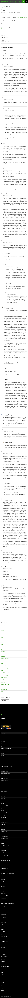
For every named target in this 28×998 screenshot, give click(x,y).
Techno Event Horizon (5, 895)
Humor (2, 646)
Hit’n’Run (2, 743)
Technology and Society (5, 684)
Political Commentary (10, 6)
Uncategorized (3, 686)
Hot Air (2, 746)
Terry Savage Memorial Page (6, 988)
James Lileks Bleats (4, 750)
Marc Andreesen (4, 863)
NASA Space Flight (4, 771)
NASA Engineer (4, 815)
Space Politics (3, 848)
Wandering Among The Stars (6, 855)
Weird (2, 691)
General (2, 637)
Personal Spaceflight (4, 826)
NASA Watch (3, 817)
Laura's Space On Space (5, 805)
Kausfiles (2, 753)
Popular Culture (16, 6)
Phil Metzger (3, 829)
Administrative (3, 625)
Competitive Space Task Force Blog (7, 793)
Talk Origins (3, 959)
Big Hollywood (3, 917)
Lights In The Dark (4, 808)
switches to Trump (19, 259)
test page (2, 990)
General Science (4, 639)
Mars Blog (2, 810)
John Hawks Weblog (4, 956)
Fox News (2, 924)
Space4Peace (3, 909)
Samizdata (2, 755)
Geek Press (3, 947)
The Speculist (3, 898)
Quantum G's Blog (4, 831)
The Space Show (4, 783)
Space (2, 670)
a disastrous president (22, 17)
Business (2, 628)
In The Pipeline (3, 954)
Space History (3, 679)
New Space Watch (4, 819)
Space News (3, 775)
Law (1, 649)
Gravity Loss (3, 798)
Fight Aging (3, 879)
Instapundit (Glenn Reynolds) (6, 748)
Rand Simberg (11, 12)
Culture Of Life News (5, 906)
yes (11, 17)
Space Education (4, 677)
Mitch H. (4, 50)
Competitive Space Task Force (6, 766)
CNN (2, 920)
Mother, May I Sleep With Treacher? (7, 977)
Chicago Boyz (3, 741)
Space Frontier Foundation (5, 773)
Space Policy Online (4, 778)
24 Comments (17, 12)
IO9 (1, 884)
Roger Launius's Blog (5, 833)
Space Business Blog (4, 838)
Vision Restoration (4, 852)
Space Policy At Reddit (5, 845)
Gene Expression (4, 949)
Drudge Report (3, 922)
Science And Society (4, 665)
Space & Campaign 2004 (5, 672)
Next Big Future (4, 891)
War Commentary (4, 7)
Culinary (2, 630)
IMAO (2, 972)
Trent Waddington (6, 414)
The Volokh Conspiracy (5, 757)
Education (2, 635)
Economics (3, 632)
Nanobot (2, 888)
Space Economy (4, 841)
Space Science (3, 682)
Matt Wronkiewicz (4, 812)
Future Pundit (3, 881)
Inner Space (3, 803)
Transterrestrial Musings (11, 1)
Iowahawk (2, 974)
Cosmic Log (3, 796)
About (2, 985)
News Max (3, 929)
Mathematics (3, 651)
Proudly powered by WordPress (6, 996)
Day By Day (3, 970)
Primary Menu (26, 1)
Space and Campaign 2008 (5, 675)
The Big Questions (4, 868)
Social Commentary (23, 6)
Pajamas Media (3, 934)
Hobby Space (3, 768)
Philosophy (3, 656)
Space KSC (3, 843)
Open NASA (3, 824)
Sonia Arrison (3, 893)
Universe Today (3, 850)
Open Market (3, 931)
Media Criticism (3, 6)
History (2, 644)
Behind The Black (4, 791)
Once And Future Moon (5, 822)
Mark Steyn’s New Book (5, 41)
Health (2, 642)
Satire (2, 663)
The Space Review (4, 780)
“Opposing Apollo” (4, 36)
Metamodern (3, 886)
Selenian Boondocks (4, 836)
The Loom (3, 961)
